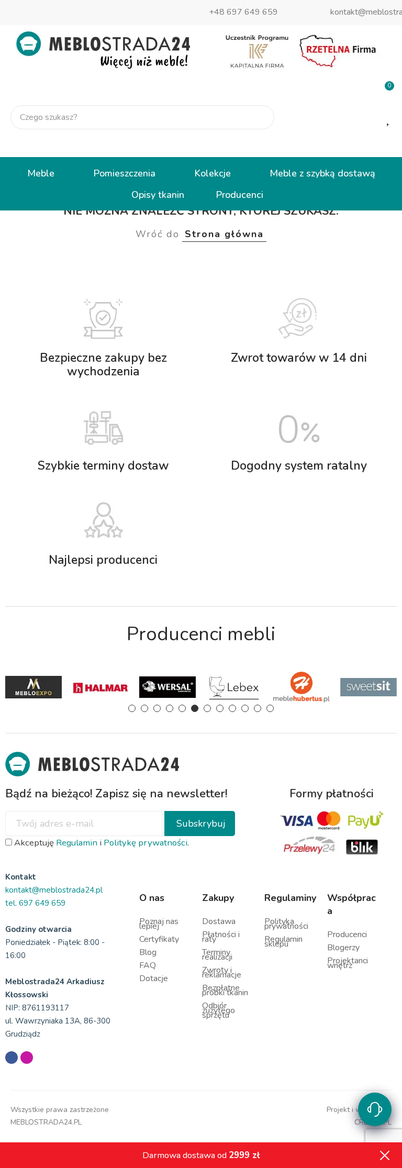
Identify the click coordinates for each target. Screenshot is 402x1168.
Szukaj (257, 117)
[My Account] (385, 144)
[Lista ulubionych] (389, 118)
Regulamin (76, 843)
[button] (132, 708)
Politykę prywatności (145, 843)
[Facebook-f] (11, 1057)
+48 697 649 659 (243, 12)
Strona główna (224, 234)
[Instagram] (26, 1057)
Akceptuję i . (100, 843)
